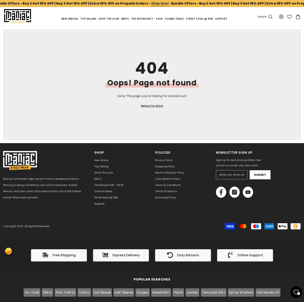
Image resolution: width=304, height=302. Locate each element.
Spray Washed (241, 292)
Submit (260, 175)
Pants (178, 292)
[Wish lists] (289, 16)
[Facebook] (221, 192)
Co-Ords (32, 292)
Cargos (142, 292)
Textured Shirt (213, 292)
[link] (59, 255)
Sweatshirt (161, 292)
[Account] (281, 16)
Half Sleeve (123, 292)
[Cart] (297, 17)
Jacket (192, 292)
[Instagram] (234, 192)
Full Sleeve (102, 292)
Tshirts (84, 292)
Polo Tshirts (65, 292)
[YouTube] (248, 192)
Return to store (152, 106)
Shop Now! (160, 3)
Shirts (47, 292)
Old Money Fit (268, 292)
